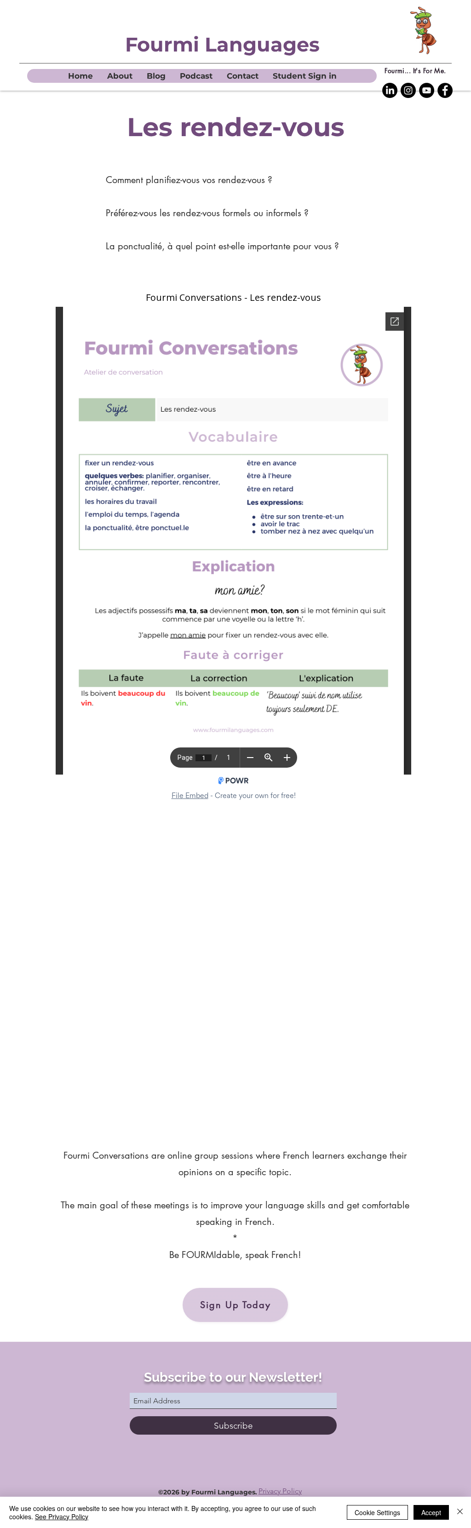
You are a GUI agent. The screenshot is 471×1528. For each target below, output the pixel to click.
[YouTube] (426, 90)
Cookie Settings (377, 1512)
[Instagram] (408, 90)
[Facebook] (445, 90)
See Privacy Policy (61, 1516)
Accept (431, 1512)
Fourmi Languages (222, 44)
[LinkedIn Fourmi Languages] (389, 90)
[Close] (459, 1512)
